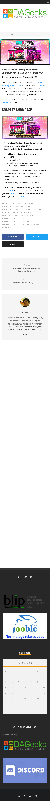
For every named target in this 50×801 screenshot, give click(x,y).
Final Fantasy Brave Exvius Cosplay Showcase (21, 224)
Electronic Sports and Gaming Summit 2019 (20, 209)
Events (19, 77)
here (11, 190)
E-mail (17, 329)
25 (12, 699)
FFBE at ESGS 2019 (29, 212)
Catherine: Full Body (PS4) (23, 281)
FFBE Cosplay (8, 215)
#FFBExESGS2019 (9, 203)
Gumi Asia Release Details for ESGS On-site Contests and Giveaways (26, 268)
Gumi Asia (7, 227)
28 (31, 699)
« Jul (4, 712)
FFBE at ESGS (14, 212)
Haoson (5, 77)
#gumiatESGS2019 (26, 203)
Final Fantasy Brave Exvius (13, 218)
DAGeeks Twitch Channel (31, 329)
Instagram (37, 327)
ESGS (42, 209)
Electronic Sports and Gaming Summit (18, 206)
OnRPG (11, 327)
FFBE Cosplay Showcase (25, 215)
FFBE (5, 212)
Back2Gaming (32, 318)
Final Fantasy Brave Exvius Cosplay (17, 221)
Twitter (11, 329)
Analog (14, 77)
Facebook (28, 327)
